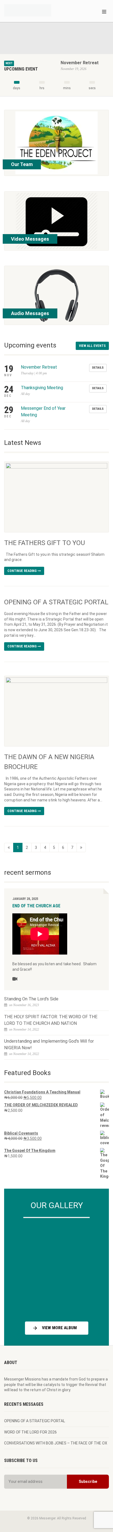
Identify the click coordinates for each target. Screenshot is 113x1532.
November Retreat (80, 62)
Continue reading (22, 571)
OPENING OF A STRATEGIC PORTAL (56, 602)
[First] (8, 847)
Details (98, 367)
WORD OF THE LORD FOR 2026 (30, 1432)
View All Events (92, 346)
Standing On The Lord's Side (31, 998)
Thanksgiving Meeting (42, 387)
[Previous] (21, 1267)
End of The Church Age (36, 905)
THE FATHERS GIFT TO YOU (44, 543)
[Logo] (37, 10)
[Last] (81, 847)
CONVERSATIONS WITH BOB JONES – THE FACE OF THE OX (55, 1443)
